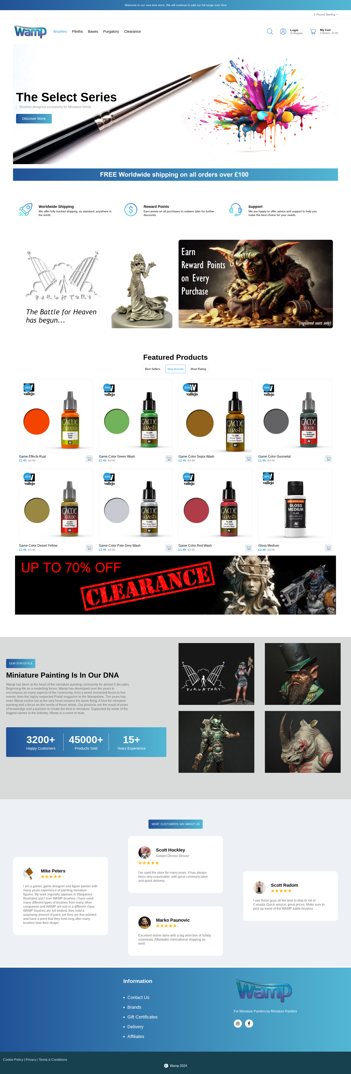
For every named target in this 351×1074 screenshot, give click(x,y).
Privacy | (32, 1059)
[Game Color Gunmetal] (295, 416)
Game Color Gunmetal (274, 456)
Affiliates (135, 1036)
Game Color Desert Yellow (38, 545)
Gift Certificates (142, 1016)
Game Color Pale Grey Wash (120, 545)
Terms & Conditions (53, 1059)
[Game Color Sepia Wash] (215, 416)
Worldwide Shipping (56, 207)
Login (294, 30)
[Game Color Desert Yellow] (56, 505)
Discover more (34, 119)
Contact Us (138, 997)
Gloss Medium (268, 545)
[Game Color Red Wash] (215, 505)
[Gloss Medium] (295, 505)
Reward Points (156, 207)
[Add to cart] (89, 458)
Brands (134, 1007)
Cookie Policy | (14, 1059)
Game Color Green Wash (117, 456)
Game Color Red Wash (195, 545)
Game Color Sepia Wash (196, 456)
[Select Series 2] (175, 104)
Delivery (135, 1026)
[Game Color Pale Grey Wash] (135, 505)
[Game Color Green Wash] (135, 416)
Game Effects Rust (32, 456)
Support (255, 207)
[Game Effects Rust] (56, 416)
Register (298, 33)
